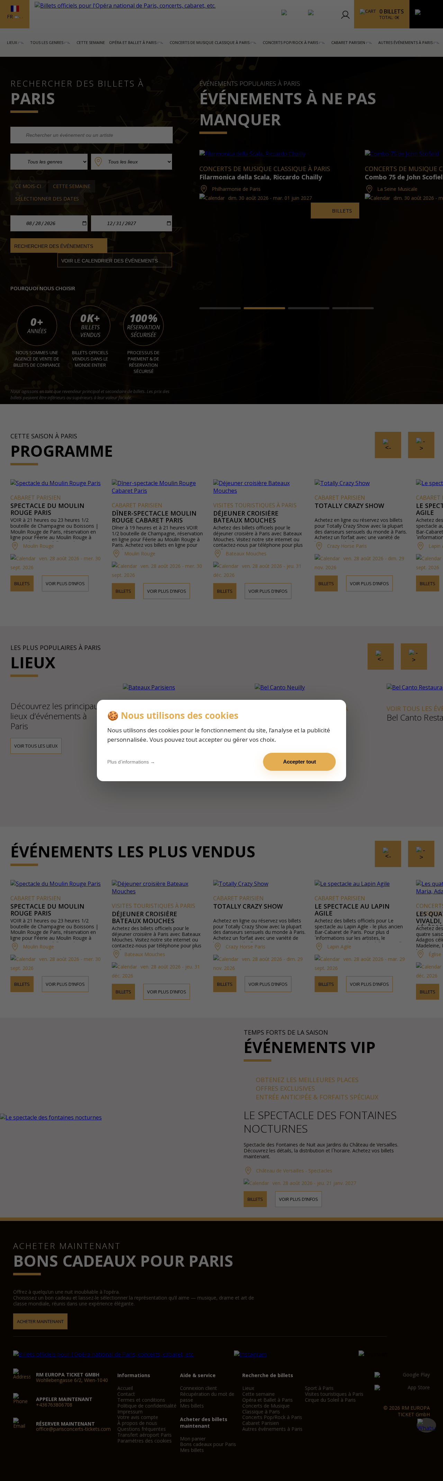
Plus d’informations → (131, 761)
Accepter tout (299, 762)
